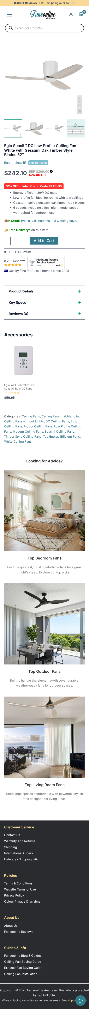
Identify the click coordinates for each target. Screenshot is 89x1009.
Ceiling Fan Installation (20, 974)
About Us (11, 926)
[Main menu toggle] (9, 14)
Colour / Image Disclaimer (23, 901)
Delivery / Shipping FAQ (21, 859)
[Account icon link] (71, 14)
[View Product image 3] (55, 128)
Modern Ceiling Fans (28, 431)
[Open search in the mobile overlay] (44, 28)
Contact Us (12, 835)
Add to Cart (44, 240)
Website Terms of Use (20, 889)
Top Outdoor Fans (44, 671)
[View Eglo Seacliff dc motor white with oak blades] (34, 128)
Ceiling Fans (31, 416)
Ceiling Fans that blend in (60, 416)
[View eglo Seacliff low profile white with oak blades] (13, 128)
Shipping (10, 847)
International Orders (18, 853)
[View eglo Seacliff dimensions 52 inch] (76, 128)
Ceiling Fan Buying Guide (22, 962)
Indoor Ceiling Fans (38, 426)
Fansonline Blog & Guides (23, 956)
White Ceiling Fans (18, 441)
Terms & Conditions (18, 883)
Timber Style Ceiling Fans (22, 436)
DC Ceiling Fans (57, 421)
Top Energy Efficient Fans (61, 436)
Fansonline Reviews (18, 932)
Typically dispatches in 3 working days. (49, 221)
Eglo (7, 163)
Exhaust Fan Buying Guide (23, 968)
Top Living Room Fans (45, 784)
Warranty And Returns (19, 841)
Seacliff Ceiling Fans (59, 431)
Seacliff (31, 163)
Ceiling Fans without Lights (24, 421)
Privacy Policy (14, 895)
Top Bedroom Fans (44, 558)
